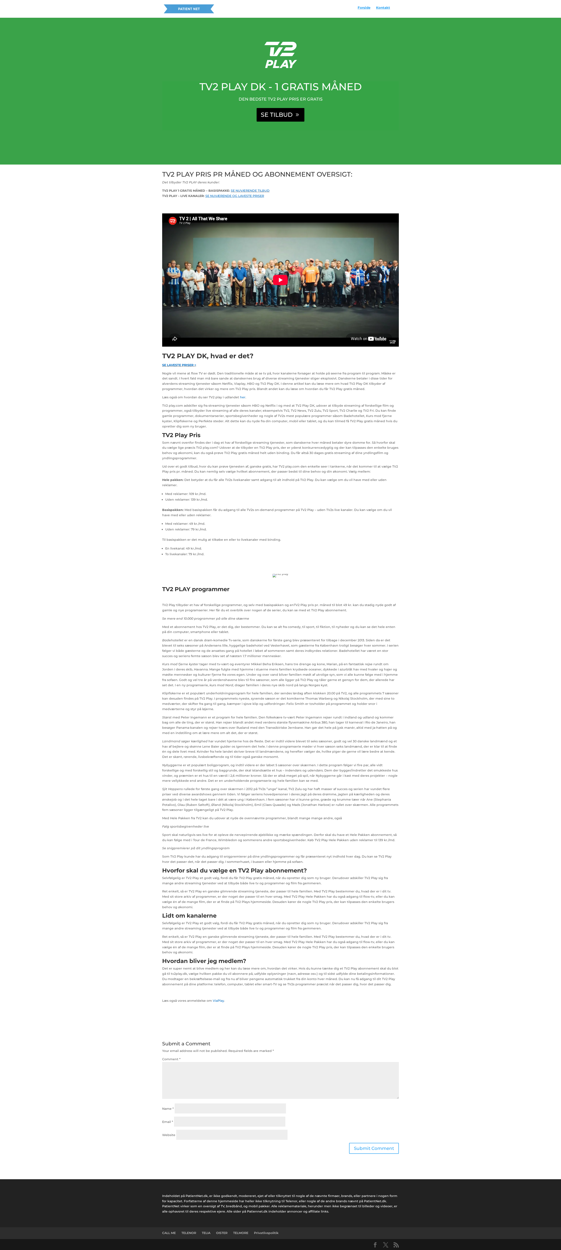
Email (167, 1122)
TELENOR (188, 1233)
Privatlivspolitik (266, 1233)
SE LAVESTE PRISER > (179, 365)
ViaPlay (218, 1001)
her (242, 397)
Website (168, 1135)
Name (168, 1109)
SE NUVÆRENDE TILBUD (250, 191)
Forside (364, 8)
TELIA (206, 1233)
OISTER (221, 1233)
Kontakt (383, 8)
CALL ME (169, 1233)
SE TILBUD (277, 114)
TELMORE (240, 1233)
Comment (171, 1059)
